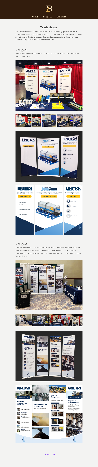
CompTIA (47, 16)
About (35, 16)
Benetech (61, 16)
